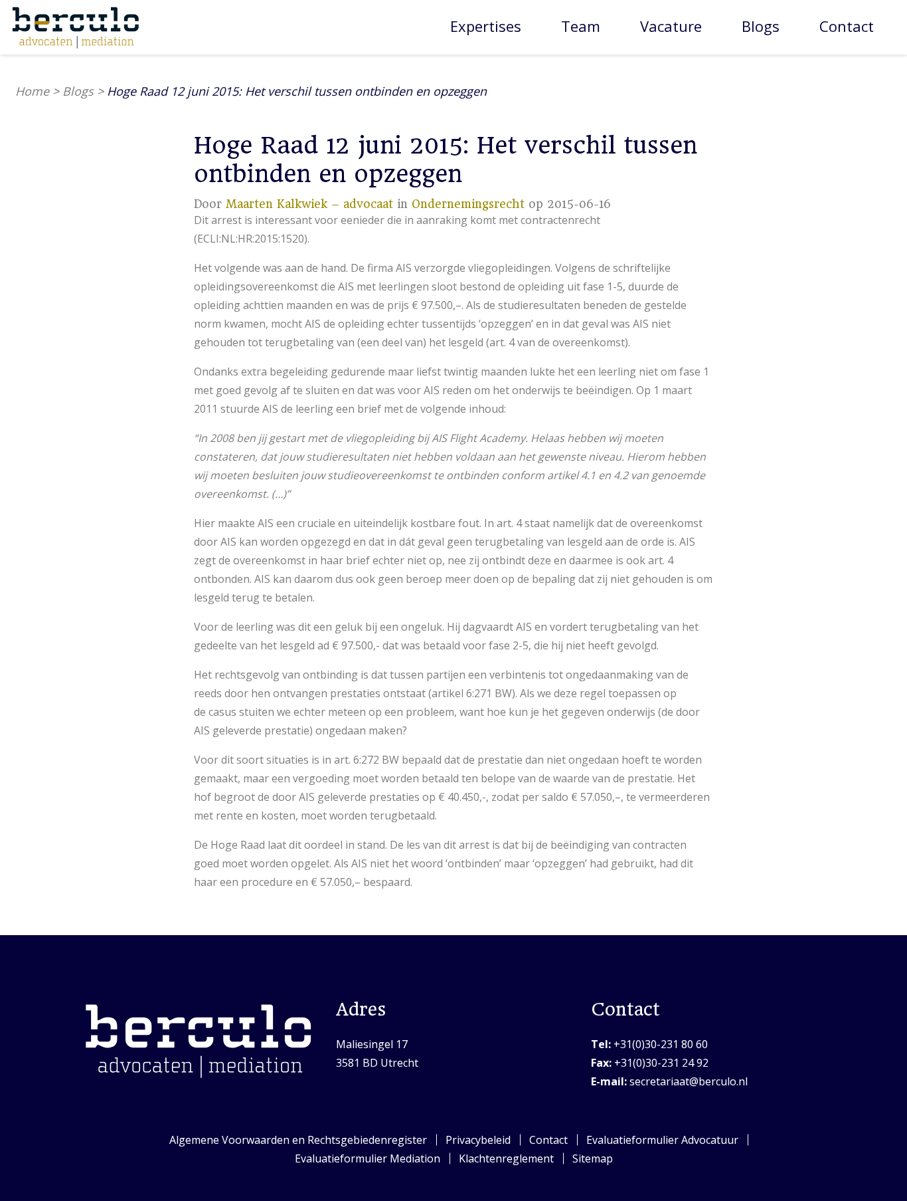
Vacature (671, 26)
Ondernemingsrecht (468, 204)
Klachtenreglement (506, 1158)
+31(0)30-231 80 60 (649, 1044)
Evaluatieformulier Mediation (367, 1158)
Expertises (485, 26)
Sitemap (592, 1158)
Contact (846, 26)
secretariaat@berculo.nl (669, 1081)
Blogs (761, 26)
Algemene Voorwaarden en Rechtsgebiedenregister (298, 1140)
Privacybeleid (478, 1140)
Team (580, 26)
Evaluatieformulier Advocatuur (662, 1140)
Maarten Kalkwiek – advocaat (309, 204)
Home (32, 91)
